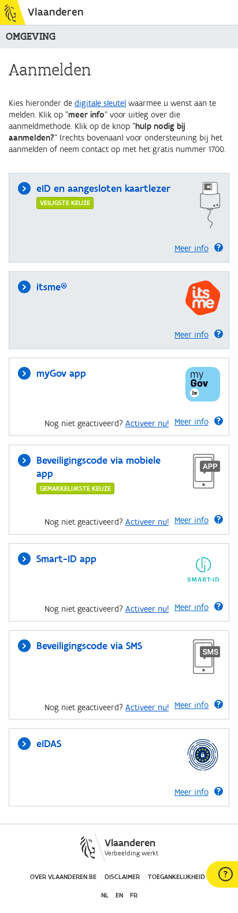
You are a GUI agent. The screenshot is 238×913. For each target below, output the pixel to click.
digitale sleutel (100, 103)
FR (133, 895)
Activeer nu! (147, 423)
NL (105, 895)
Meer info (191, 248)
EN (119, 895)
